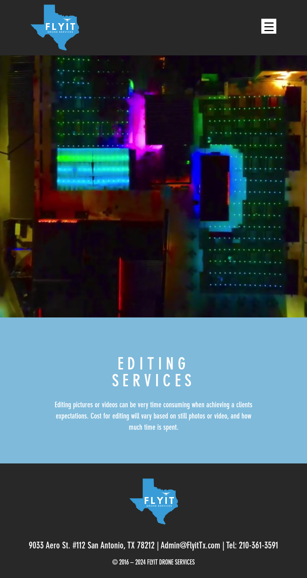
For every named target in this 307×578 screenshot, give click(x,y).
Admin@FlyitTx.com (190, 546)
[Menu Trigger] (268, 26)
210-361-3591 (258, 546)
